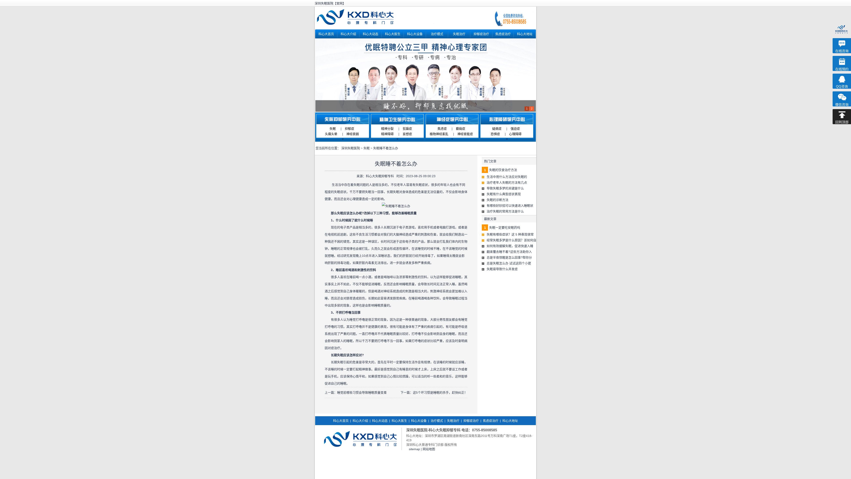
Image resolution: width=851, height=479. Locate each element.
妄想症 (407, 134)
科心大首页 (326, 34)
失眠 (333, 128)
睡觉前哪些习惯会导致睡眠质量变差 (362, 392)
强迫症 (515, 128)
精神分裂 (387, 128)
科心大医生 (392, 34)
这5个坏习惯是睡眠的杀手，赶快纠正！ (440, 392)
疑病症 (497, 128)
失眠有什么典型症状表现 (504, 194)
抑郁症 (349, 128)
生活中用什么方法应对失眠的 (507, 177)
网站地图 (429, 449)
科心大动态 (370, 34)
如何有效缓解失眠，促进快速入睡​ (510, 246)
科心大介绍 (348, 34)
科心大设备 (415, 34)
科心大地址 (525, 34)
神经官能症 (465, 134)
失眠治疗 (459, 34)
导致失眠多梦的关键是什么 (505, 188)
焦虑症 (442, 128)
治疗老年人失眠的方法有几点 (507, 182)
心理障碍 (515, 134)
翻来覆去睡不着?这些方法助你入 (509, 251)
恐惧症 (495, 134)
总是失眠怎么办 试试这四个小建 (509, 263)
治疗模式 (437, 34)
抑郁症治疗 (481, 34)
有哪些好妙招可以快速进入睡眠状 (510, 205)
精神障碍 (387, 134)
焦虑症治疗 (503, 34)
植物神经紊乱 (439, 134)
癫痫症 (460, 128)
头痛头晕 (331, 134)
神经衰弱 (352, 134)
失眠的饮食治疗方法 (503, 170)
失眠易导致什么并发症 (502, 269)
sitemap (414, 449)
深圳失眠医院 (350, 148)
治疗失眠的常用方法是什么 (505, 211)
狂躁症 (407, 128)
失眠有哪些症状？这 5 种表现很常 (510, 234)
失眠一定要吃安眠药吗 (504, 227)
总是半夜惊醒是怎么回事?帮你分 (509, 257)
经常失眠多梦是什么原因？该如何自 (511, 240)
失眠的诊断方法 (497, 200)
